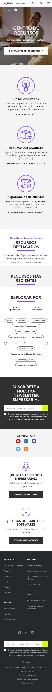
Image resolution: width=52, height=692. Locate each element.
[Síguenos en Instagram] (32, 633)
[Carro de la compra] (40, 3)
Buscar (33, 3)
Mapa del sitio (27, 683)
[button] (10, 10)
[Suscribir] (45, 408)
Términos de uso (26, 671)
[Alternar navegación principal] (49, 3)
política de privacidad (34, 655)
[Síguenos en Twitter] (26, 633)
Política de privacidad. (34, 419)
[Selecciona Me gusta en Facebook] (19, 633)
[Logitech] (16, 3)
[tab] (15, 307)
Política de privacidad (27, 675)
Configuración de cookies (27, 679)
